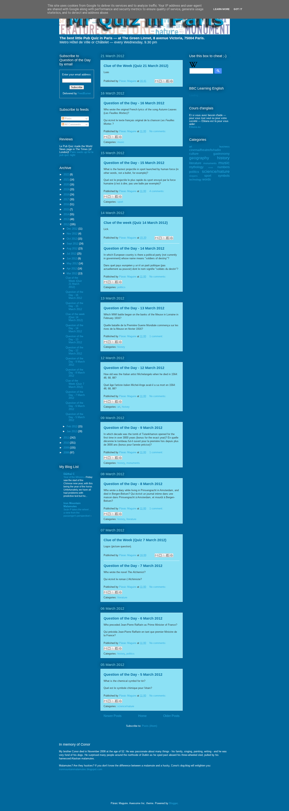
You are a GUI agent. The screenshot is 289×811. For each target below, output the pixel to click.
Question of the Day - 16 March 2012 (134, 103)
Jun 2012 (72, 258)
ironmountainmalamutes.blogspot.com (80, 769)
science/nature (125, 706)
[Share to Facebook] (168, 81)
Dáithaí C (69, 473)
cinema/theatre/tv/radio (205, 150)
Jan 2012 (72, 431)
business (224, 146)
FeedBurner (84, 93)
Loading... (194, 95)
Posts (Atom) (149, 725)
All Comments (72, 124)
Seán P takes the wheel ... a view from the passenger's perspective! (77, 512)
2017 (67, 199)
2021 (67, 179)
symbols (224, 175)
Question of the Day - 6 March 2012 (133, 618)
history (121, 346)
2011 (67, 437)
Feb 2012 (72, 426)
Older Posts (171, 716)
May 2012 (73, 263)
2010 (67, 442)
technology (195, 179)
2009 (67, 447)
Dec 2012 (72, 228)
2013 (67, 219)
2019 (67, 189)
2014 (67, 214)
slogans (193, 176)
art (118, 406)
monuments (133, 462)
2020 (67, 184)
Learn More (221, 9)
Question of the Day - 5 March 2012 (133, 674)
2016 (67, 204)
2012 (67, 224)
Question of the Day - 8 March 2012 (133, 484)
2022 (67, 174)
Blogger (173, 803)
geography (199, 158)
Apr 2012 (72, 268)
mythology (196, 167)
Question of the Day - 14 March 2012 (134, 248)
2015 (67, 209)
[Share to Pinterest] (171, 81)
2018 (67, 194)
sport (120, 201)
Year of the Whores (74, 477)
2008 (67, 452)
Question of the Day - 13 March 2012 (134, 308)
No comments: (157, 131)
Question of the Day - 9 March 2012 (133, 428)
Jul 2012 (72, 253)
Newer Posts (112, 716)
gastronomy (221, 153)
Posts (68, 118)
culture (194, 153)
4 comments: (156, 191)
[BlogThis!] (160, 81)
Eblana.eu (195, 126)
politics (121, 287)
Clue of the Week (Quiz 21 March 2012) (136, 66)
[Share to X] (164, 81)
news (210, 167)
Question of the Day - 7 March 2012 (133, 566)
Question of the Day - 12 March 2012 (134, 368)
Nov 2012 (72, 233)
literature (131, 519)
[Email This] (156, 81)
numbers (223, 167)
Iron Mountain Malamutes (72, 505)
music (120, 142)
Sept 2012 (73, 243)
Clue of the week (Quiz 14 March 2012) (136, 223)
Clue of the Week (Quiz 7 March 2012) (135, 540)
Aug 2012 (72, 248)
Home (142, 716)
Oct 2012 (72, 238)
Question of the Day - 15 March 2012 (134, 163)
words (206, 179)
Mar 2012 (72, 273)
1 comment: (156, 336)
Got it (238, 9)
